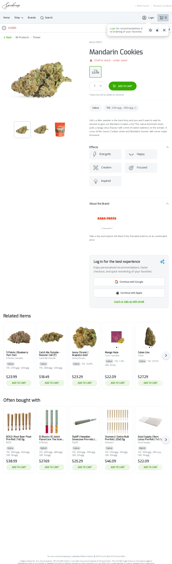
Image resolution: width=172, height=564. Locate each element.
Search (49, 17)
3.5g (95, 71)
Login (151, 17)
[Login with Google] (150, 30)
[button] (138, 30)
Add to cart (19, 383)
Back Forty (95, 42)
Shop (17, 17)
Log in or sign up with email (129, 301)
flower (37, 37)
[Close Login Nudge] (164, 30)
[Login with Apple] (157, 30)
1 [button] (94, 86)
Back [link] (9, 37)
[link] (95, 108)
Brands (32, 17)
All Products (22, 37)
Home (6, 17)
